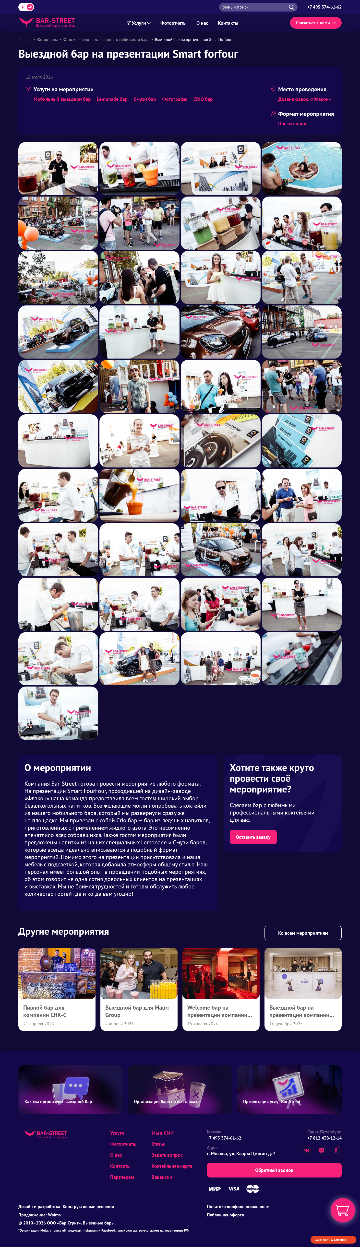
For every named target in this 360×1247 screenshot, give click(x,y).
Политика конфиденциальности (238, 1206)
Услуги (139, 23)
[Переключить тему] (26, 7)
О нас (202, 23)
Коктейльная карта (172, 1166)
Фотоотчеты (173, 23)
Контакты (228, 23)
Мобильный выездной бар (62, 99)
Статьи (159, 1144)
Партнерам (122, 1177)
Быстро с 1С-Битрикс (330, 1239)
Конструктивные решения (88, 1206)
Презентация (292, 123)
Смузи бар (145, 99)
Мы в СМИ (163, 1133)
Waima (54, 1215)
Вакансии (162, 1177)
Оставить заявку (253, 837)
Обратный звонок (274, 1170)
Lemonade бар (112, 99)
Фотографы (174, 99)
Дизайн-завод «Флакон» (304, 99)
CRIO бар (203, 99)
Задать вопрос (167, 1155)
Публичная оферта (225, 1215)
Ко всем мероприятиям (303, 933)
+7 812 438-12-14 (324, 1138)
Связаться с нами (313, 22)
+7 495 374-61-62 (224, 1138)
